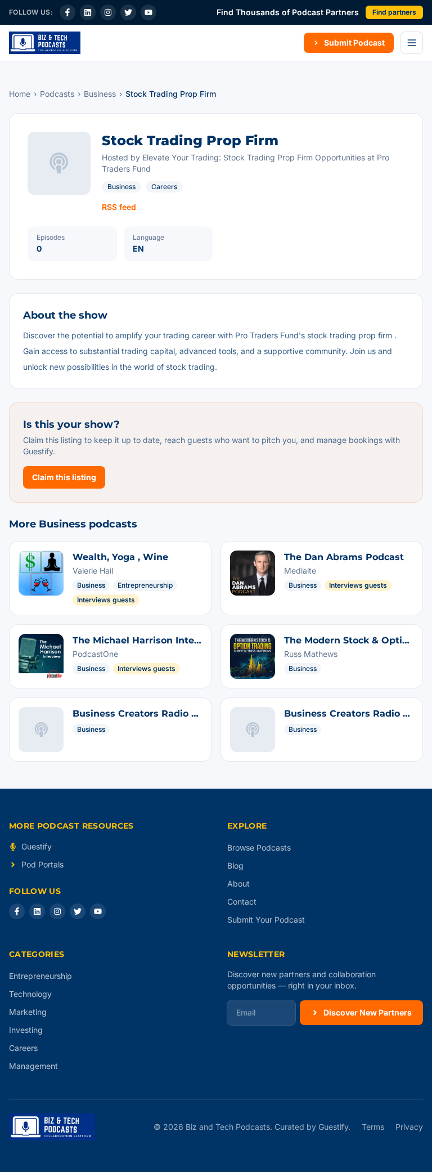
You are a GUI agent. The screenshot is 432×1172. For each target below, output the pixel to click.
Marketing (28, 1012)
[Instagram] (108, 12)
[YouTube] (148, 12)
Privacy (409, 1126)
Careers (164, 186)
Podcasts (57, 94)
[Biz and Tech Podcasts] (44, 43)
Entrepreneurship (40, 976)
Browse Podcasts (259, 847)
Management (33, 1066)
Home (19, 94)
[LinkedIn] (88, 12)
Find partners (394, 12)
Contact (241, 901)
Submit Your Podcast (266, 919)
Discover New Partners (367, 1012)
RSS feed (119, 207)
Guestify (36, 846)
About (238, 883)
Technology (30, 994)
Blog (235, 865)
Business (100, 94)
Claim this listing (64, 477)
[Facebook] (67, 12)
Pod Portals (42, 864)
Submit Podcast (354, 42)
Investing (26, 1030)
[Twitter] (128, 12)
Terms (373, 1126)
